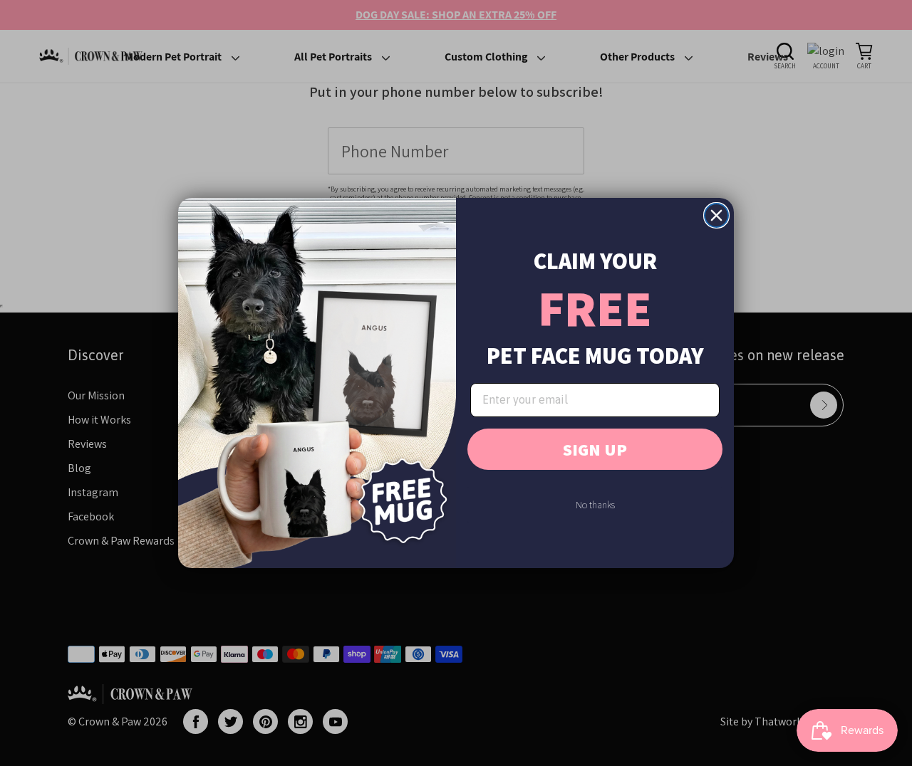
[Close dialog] (716, 215)
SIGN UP (595, 449)
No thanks (595, 504)
